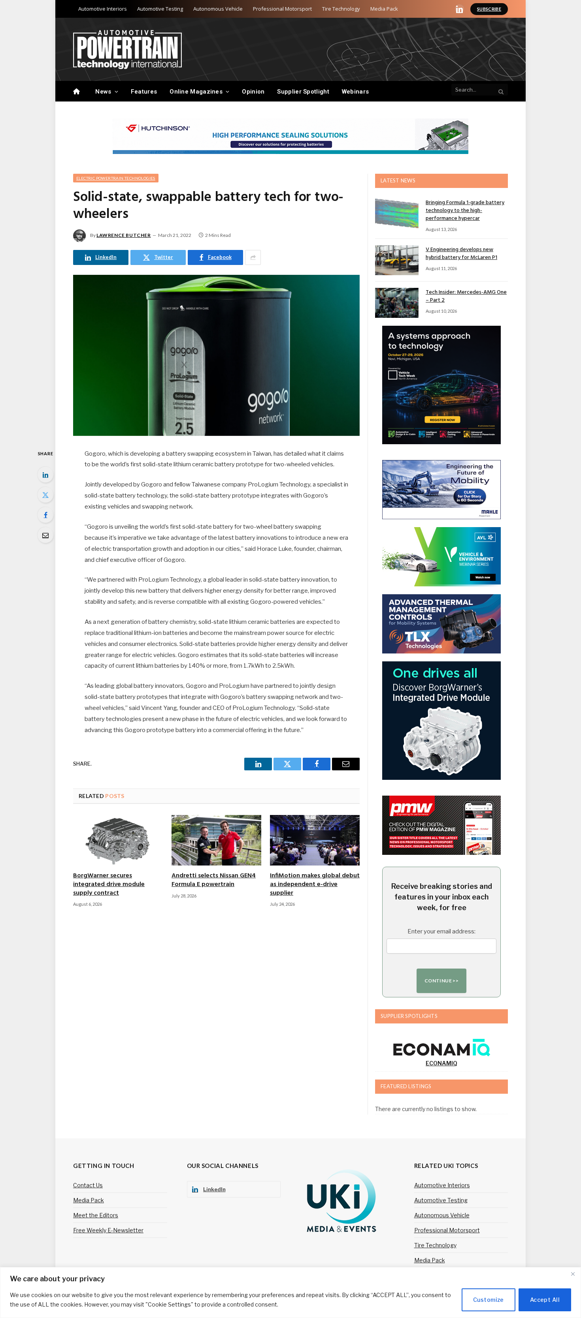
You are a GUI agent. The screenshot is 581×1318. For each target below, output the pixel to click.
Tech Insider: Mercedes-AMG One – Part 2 (466, 296)
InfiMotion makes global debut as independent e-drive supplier (315, 884)
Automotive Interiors (102, 8)
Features (144, 91)
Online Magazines (196, 91)
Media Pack (384, 8)
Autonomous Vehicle (218, 8)
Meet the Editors (95, 1215)
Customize (488, 1299)
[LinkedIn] (45, 475)
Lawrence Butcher (123, 235)
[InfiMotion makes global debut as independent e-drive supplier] (315, 840)
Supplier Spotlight (303, 91)
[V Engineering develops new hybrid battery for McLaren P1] (397, 260)
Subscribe (489, 8)
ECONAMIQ (441, 1063)
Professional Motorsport (282, 8)
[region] (290, 1292)
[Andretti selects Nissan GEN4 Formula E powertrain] (216, 840)
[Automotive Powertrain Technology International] (127, 49)
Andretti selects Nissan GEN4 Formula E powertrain (214, 880)
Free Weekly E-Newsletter (108, 1230)
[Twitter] (45, 495)
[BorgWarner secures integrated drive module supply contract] (118, 840)
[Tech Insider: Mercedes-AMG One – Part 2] (397, 303)
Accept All (545, 1299)
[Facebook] (45, 515)
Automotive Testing (160, 8)
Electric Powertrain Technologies (115, 178)
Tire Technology (341, 8)
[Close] (572, 1274)
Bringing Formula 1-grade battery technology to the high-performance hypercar (465, 211)
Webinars (355, 91)
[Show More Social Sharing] (253, 257)
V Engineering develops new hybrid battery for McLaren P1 (461, 254)
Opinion (253, 91)
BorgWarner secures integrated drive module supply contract (109, 884)
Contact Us (88, 1185)
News (103, 91)
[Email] (45, 535)
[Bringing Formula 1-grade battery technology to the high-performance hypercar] (397, 213)
